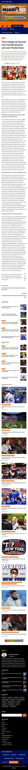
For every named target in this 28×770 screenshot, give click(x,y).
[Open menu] (2, 22)
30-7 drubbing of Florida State (16, 87)
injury (3, 277)
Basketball (4, 353)
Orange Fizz (8, 455)
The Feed (8, 404)
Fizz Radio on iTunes (20, 699)
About (3, 722)
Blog (3, 726)
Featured (8, 582)
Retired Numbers (7, 742)
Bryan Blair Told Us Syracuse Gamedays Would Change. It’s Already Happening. (10, 323)
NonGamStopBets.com (7, 735)
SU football (15, 277)
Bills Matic (3, 430)
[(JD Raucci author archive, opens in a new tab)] (3, 64)
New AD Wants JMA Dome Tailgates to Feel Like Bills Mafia (14, 634)
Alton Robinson (7, 274)
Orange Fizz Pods (6, 737)
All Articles (4, 724)
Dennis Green (5, 211)
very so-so (20, 142)
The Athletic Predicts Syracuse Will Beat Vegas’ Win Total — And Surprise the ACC (10, 330)
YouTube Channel (13, 762)
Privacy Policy (5, 739)
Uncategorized (5, 706)
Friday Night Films (14, 582)
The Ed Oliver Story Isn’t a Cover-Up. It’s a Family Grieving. (14, 610)
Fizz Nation (13, 699)
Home (3, 733)
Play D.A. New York (7, 1)
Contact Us (4, 728)
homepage (17, 276)
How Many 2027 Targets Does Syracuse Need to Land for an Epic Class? (10, 356)
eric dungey (6, 276)
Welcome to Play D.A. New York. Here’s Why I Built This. (13, 585)
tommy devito (5, 279)
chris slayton (14, 274)
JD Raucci (7, 63)
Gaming (3, 730)
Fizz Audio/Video (5, 699)
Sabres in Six (4, 404)
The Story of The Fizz (7, 744)
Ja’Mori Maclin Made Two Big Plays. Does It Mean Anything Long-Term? (10, 337)
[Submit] (24, 715)
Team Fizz (4, 741)
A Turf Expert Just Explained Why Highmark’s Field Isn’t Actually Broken (9, 314)
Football (3, 320)
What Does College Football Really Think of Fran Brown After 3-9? (11, 363)
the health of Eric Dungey (12, 123)
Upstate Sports (13, 706)
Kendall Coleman (8, 277)
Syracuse (20, 277)
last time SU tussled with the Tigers (12, 270)
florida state (12, 276)
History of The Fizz (6, 731)
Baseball (4, 697)
